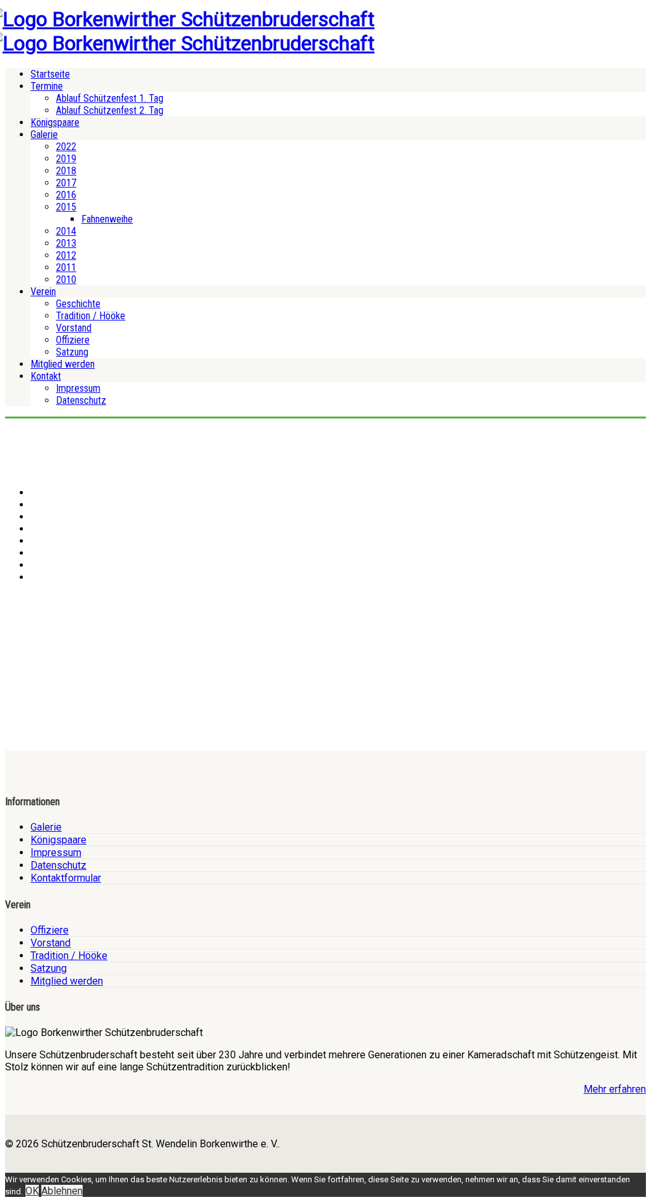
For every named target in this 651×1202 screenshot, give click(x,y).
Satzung (72, 352)
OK (32, 1191)
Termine (47, 86)
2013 (66, 243)
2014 (66, 231)
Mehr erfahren (615, 1089)
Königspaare (55, 122)
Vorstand (74, 328)
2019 (66, 159)
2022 (66, 147)
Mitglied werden (63, 364)
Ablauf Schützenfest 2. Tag (109, 110)
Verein (43, 292)
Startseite (50, 74)
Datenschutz (81, 400)
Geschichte (78, 304)
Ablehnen (62, 1191)
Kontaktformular (66, 878)
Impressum (78, 388)
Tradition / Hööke (90, 316)
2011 (66, 267)
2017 (66, 183)
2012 (66, 255)
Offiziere (73, 340)
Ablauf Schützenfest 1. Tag (109, 98)
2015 (66, 207)
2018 (66, 171)
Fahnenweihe (107, 219)
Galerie (44, 134)
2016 (66, 195)
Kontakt (46, 376)
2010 (66, 279)
